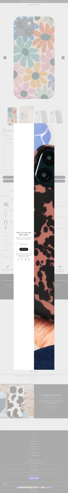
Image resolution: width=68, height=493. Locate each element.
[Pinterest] (25, 259)
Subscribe (24, 249)
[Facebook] (18, 259)
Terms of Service (22, 256)
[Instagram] (22, 259)
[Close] (51, 125)
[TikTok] (29, 259)
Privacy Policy (26, 255)
